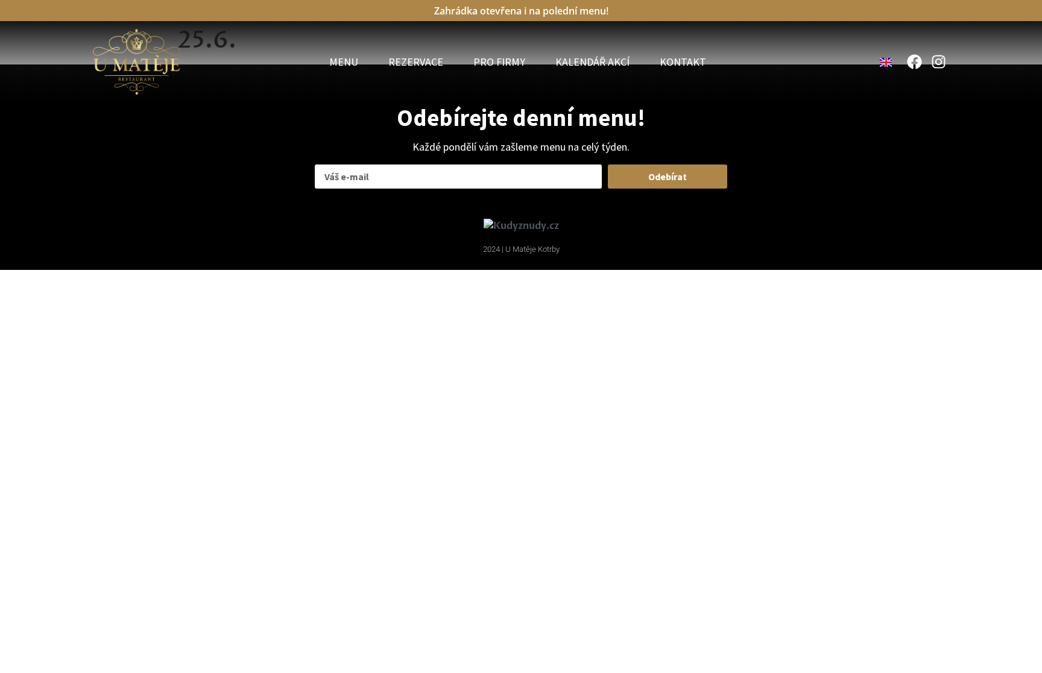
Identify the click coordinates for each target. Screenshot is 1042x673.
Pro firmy (499, 62)
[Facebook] (914, 61)
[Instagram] (938, 61)
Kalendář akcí (592, 62)
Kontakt (683, 62)
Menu (343, 62)
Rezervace (415, 62)
